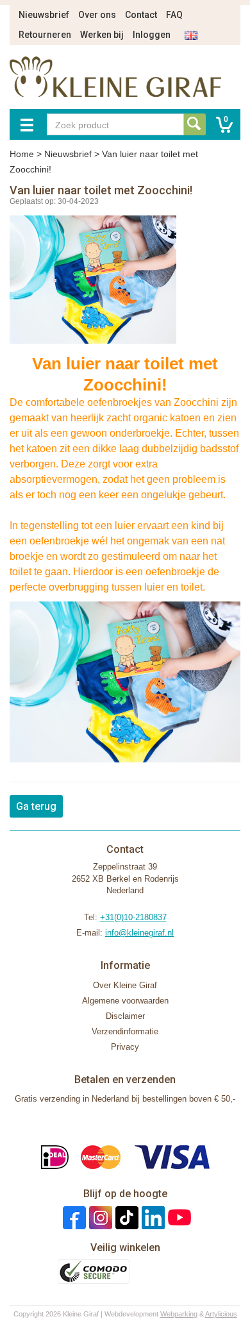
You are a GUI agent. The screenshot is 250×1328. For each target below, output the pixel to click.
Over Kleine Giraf (125, 985)
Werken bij (102, 34)
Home (22, 154)
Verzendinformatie (125, 1031)
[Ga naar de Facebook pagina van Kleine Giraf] (73, 1217)
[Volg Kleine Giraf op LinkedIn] (151, 1217)
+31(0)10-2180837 (133, 917)
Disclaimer (125, 1016)
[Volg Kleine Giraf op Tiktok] (125, 1217)
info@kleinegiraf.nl (139, 932)
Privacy (125, 1047)
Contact (141, 15)
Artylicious (221, 1314)
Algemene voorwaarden (125, 1000)
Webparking (178, 1314)
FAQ (174, 15)
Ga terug (36, 806)
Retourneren (45, 34)
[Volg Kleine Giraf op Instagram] (99, 1217)
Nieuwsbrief (44, 15)
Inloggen (152, 34)
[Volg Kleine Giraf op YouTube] (178, 1217)
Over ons (97, 15)
